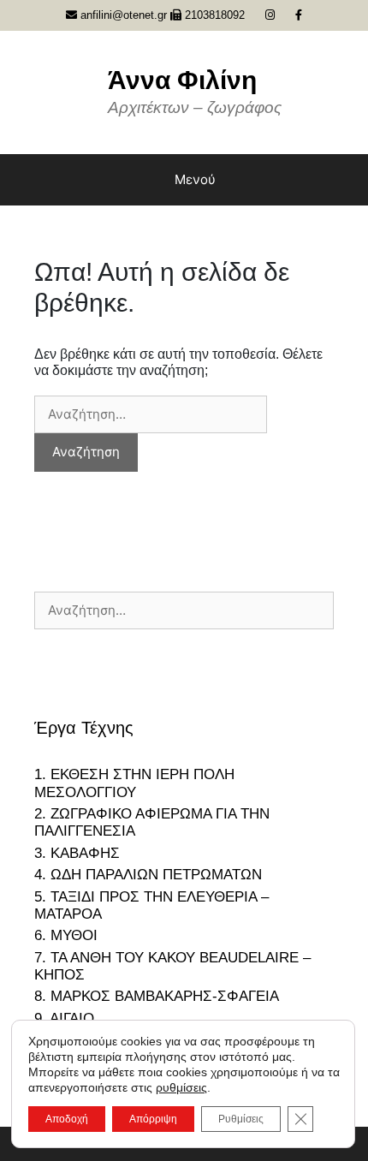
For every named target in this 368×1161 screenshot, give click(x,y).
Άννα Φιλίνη (182, 80)
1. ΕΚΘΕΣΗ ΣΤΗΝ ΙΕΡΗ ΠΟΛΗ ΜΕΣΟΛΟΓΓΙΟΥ (134, 783)
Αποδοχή (66, 1119)
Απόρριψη (153, 1119)
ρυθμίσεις (181, 1087)
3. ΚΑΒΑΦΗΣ (77, 853)
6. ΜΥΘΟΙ (66, 935)
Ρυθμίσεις (241, 1119)
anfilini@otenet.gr (122, 15)
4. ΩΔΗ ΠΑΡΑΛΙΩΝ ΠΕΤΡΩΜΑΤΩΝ (148, 874)
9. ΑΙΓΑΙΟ (64, 1018)
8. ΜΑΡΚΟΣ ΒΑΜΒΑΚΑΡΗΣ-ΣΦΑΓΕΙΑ (156, 996)
